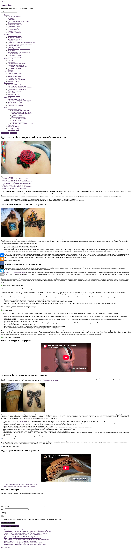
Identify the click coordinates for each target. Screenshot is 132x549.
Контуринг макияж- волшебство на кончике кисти (20, 484)
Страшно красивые (14, 128)
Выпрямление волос (14, 26)
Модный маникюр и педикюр (20, 110)
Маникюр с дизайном (18, 117)
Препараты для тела (14, 96)
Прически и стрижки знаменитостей (19, 21)
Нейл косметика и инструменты (21, 112)
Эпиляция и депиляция (15, 91)
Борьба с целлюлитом (14, 84)
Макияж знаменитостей (15, 39)
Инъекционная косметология (17, 63)
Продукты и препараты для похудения (19, 100)
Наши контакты (5, 547)
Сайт (2, 516)
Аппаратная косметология (16, 65)
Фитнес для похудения (15, 102)
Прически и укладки (14, 16)
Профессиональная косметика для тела (20, 88)
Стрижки (11, 18)
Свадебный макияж (14, 47)
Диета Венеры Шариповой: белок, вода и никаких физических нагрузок (26, 539)
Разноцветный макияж (15, 37)
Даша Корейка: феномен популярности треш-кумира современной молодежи (28, 531)
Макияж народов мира (15, 57)
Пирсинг (10, 60)
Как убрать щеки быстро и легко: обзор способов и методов (22, 538)
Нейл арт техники (17, 115)
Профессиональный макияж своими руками (21, 42)
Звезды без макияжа (14, 126)
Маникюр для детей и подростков (21, 113)
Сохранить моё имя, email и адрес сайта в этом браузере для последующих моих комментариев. (32, 519)
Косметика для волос (14, 32)
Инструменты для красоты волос (18, 28)
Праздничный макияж (15, 45)
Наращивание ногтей (18, 122)
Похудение (7, 97)
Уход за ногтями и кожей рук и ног (22, 123)
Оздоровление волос (14, 23)
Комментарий (5, 506)
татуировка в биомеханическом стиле (14, 272)
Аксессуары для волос (15, 24)
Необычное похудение (15, 104)
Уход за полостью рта (14, 76)
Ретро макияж (12, 50)
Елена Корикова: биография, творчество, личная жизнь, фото (23, 543)
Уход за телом (8, 83)
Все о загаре (11, 92)
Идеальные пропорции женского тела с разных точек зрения (22, 534)
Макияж (6, 34)
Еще (5, 107)
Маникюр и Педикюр (14, 109)
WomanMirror (6, 5)
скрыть (11, 177)
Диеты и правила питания (16, 99)
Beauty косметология (14, 68)
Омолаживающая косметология (17, 66)
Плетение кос (12, 19)
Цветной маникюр (17, 120)
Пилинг (10, 70)
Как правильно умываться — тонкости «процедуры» (20, 541)
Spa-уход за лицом (13, 81)
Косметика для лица (14, 78)
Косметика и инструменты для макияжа (20, 44)
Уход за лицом (8, 71)
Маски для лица (13, 75)
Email (3, 512)
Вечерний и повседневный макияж (19, 49)
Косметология (8, 58)
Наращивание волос (14, 31)
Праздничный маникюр (18, 118)
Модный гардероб (13, 130)
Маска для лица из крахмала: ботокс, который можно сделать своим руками (27, 530)
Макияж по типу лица (14, 36)
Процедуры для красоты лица (17, 79)
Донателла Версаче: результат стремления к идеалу (20, 486)
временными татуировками (50, 380)
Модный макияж (13, 41)
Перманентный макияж (15, 55)
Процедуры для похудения (16, 105)
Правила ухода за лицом (15, 73)
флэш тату (23, 421)
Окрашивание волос (14, 29)
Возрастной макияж (14, 53)
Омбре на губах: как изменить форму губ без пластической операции (25, 533)
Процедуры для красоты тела (17, 89)
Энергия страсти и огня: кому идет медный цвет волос (21, 536)
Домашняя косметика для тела (17, 86)
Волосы (6, 15)
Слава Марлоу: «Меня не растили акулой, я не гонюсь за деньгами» (25, 544)
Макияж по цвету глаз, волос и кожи (19, 52)
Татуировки (11, 62)
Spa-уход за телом (13, 94)
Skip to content (5, 1)
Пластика (11, 125)
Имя (2, 509)
